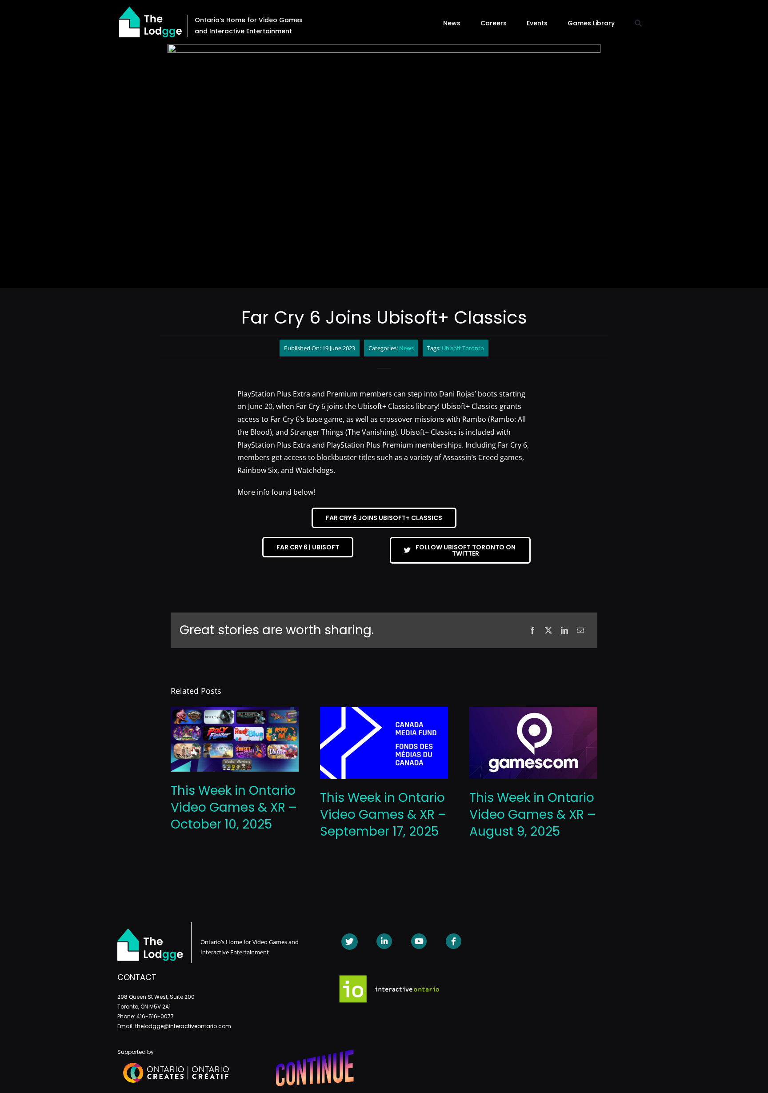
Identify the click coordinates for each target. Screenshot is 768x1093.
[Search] (638, 23)
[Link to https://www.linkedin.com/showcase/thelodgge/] (384, 941)
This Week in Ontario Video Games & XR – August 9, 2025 (532, 814)
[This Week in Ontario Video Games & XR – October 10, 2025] (235, 712)
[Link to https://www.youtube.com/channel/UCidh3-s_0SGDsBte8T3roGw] (419, 941)
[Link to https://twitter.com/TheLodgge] (349, 941)
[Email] (580, 630)
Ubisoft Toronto (463, 348)
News (406, 348)
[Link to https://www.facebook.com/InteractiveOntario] (453, 941)
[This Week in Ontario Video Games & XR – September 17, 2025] (384, 712)
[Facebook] (532, 630)
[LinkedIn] (564, 630)
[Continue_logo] (315, 1053)
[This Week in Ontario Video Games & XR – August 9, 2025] (533, 712)
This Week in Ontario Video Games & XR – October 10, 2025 (234, 807)
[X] (548, 630)
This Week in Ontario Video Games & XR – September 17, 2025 (383, 814)
